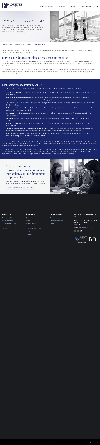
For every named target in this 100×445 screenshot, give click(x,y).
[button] (97, 6)
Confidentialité (46, 442)
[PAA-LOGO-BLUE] (12, 4)
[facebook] (75, 231)
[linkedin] (78, 231)
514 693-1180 (87, 228)
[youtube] (81, 231)
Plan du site (54, 442)
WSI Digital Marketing (92, 442)
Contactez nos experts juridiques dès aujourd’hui (21, 181)
